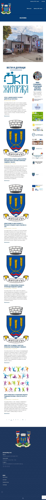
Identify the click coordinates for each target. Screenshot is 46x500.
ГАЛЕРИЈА (5, 484)
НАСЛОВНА (5, 477)
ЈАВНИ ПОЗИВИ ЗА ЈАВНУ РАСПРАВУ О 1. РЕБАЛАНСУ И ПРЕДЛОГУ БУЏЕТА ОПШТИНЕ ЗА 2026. (15, 225)
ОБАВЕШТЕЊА (6, 482)
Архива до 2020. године (38, 8)
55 (22, 419)
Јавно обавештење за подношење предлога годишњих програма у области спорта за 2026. (16, 396)
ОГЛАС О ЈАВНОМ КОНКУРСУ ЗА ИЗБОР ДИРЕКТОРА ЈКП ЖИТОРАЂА (13, 98)
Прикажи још (6, 116)
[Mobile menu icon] (44, 8)
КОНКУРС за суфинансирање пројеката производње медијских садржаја (14, 286)
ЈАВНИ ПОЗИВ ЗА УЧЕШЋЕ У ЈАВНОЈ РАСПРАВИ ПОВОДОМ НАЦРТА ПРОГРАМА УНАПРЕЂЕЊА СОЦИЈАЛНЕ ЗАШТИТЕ (15, 160)
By (7, 100)
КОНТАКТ (5, 479)
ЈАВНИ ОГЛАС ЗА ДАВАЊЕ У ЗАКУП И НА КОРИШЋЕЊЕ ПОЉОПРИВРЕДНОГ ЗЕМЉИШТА (15, 346)
